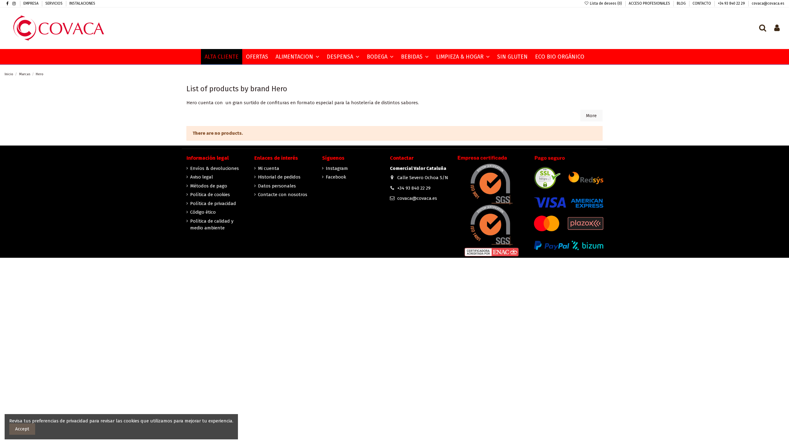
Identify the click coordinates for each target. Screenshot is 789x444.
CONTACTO (702, 3)
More (591, 115)
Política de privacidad (213, 203)
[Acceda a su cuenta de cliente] (777, 28)
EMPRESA (31, 3)
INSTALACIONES (82, 3)
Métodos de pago (208, 186)
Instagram (337, 168)
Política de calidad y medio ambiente (211, 224)
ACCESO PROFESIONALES (650, 3)
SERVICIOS (54, 3)
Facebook (336, 177)
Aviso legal (201, 177)
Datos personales (277, 186)
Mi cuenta (268, 168)
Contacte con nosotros (282, 194)
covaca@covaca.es (768, 3)
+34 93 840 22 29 (732, 3)
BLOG (682, 3)
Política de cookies (210, 194)
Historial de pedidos (279, 177)
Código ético (203, 212)
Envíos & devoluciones (214, 168)
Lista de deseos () (606, 3)
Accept (22, 429)
